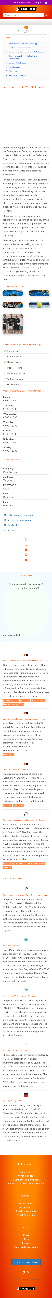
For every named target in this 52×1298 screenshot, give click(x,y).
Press (26, 1235)
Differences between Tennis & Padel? (26, 1183)
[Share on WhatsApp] (26, 539)
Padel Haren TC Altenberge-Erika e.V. (19, 996)
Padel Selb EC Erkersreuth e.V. (16, 1050)
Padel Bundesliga (26, 1215)
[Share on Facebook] (26, 550)
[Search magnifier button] (46, 15)
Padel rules (26, 1172)
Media (26, 1239)
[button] (31, 2)
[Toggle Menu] (49, 22)
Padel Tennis (26, 1203)
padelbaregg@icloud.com (20, 515)
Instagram (12, 530)
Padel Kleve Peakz (11, 945)
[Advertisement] (26, 118)
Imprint (26, 1243)
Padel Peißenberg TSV (12, 1101)
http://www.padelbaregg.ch (20, 520)
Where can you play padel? (26, 1179)
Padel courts (26, 1207)
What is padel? (26, 1175)
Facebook (12, 525)
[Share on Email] (26, 560)
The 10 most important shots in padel (19, 769)
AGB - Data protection (26, 1246)
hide (42, 37)
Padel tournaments (26, 1211)
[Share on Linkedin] (26, 555)
